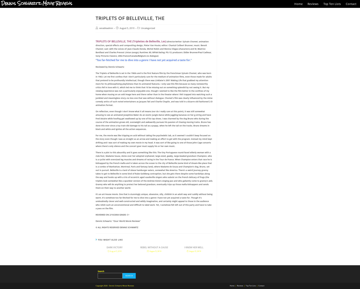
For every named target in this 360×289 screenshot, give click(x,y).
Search (101, 271)
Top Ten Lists (332, 4)
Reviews (313, 4)
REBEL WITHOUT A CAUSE (154, 247)
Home (298, 4)
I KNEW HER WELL (193, 247)
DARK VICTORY (114, 247)
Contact (351, 4)
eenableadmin (106, 28)
